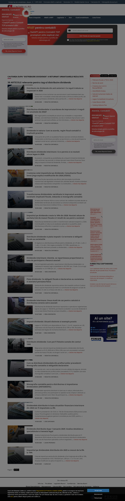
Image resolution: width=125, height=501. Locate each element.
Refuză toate (98, 498)
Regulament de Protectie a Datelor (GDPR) (49, 491)
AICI (12, 496)
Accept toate (98, 490)
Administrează (98, 494)
